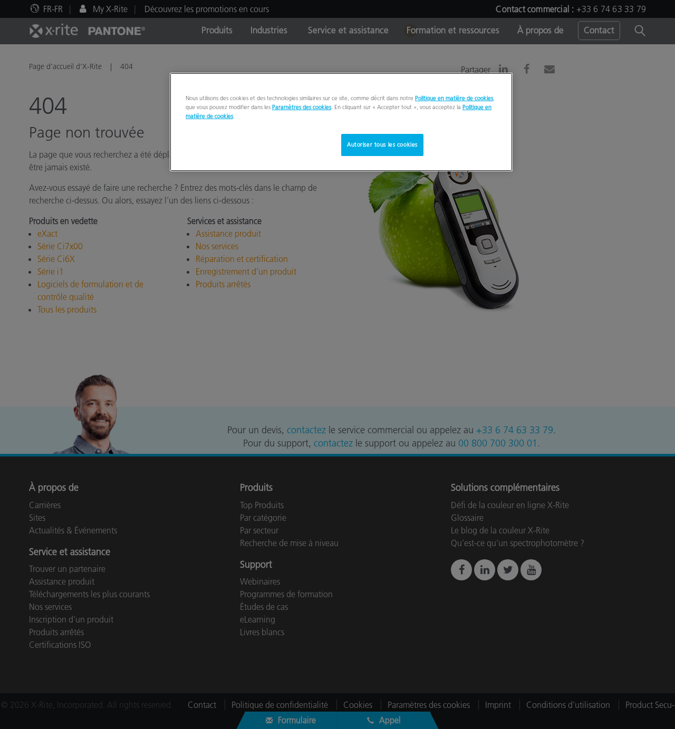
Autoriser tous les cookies (382, 144)
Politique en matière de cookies (454, 98)
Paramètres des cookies (301, 107)
